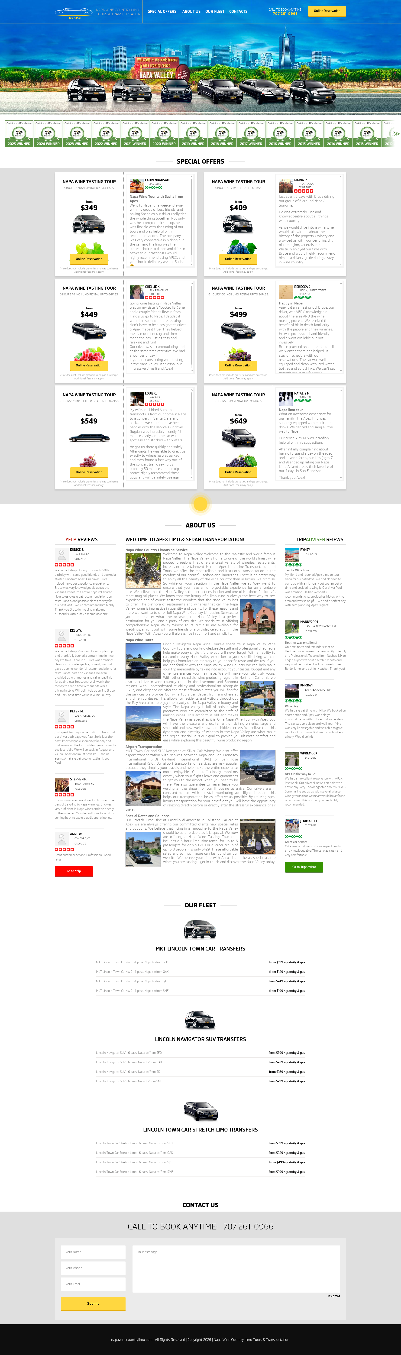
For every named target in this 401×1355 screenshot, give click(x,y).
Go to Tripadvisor (304, 867)
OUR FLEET (214, 11)
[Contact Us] (261, 12)
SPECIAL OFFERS (162, 11)
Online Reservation (327, 11)
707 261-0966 (285, 14)
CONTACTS (238, 11)
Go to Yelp (74, 871)
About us (191, 11)
